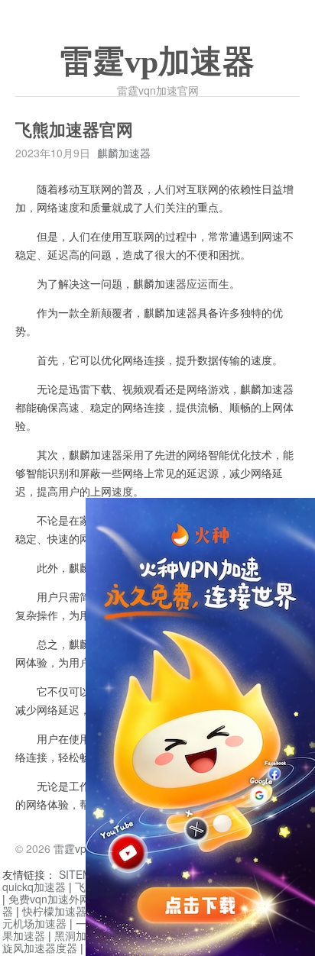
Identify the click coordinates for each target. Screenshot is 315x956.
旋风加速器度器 (39, 947)
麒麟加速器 (124, 152)
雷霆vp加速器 (157, 61)
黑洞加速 (75, 935)
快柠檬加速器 (54, 911)
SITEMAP (82, 874)
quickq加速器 (34, 886)
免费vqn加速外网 (49, 898)
